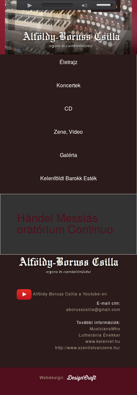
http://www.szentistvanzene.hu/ (87, 347)
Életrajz (68, 62)
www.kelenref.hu (102, 341)
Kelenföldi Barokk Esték (68, 178)
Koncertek (68, 85)
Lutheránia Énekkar (99, 335)
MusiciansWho (105, 328)
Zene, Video (68, 131)
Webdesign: (53, 377)
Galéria (68, 155)
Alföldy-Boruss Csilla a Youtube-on (69, 293)
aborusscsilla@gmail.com (93, 309)
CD (68, 108)
